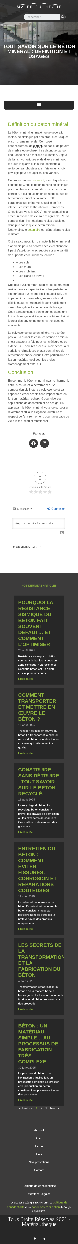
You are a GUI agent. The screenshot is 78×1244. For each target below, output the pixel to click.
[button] (6, 17)
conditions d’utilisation (46, 1207)
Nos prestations (39, 1162)
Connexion (58, 508)
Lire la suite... (26, 678)
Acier (39, 1138)
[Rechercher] (63, 17)
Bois (39, 1154)
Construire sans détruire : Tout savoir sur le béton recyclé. (38, 781)
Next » (54, 1108)
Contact (39, 1170)
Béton (39, 1146)
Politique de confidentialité (39, 1186)
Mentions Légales (39, 1194)
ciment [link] (37, 145)
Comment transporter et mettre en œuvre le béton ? (37, 707)
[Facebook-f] (34, 1238)
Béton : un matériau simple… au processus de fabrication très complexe (38, 1043)
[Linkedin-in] (43, 1238)
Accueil (39, 1130)
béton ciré (37, 180)
